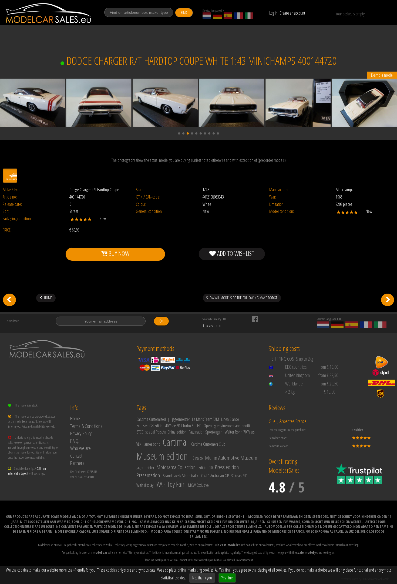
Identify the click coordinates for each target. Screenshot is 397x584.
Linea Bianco (230, 419)
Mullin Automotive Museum (231, 457)
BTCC (139, 432)
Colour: (141, 204)
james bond (152, 444)
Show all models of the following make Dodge (242, 297)
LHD (198, 426)
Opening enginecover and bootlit (227, 426)
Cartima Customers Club (208, 444)
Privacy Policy (81, 433)
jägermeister (181, 419)
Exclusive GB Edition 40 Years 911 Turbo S (165, 426)
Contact (76, 455)
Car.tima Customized (151, 419)
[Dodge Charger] (387, 299)
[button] (179, 133)
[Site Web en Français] (238, 15)
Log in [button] (273, 13)
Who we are (80, 448)
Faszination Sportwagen (206, 432)
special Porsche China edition (166, 432)
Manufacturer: (279, 190)
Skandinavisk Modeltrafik (180, 476)
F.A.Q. (74, 440)
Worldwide (294, 383)
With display (144, 485)
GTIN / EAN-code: (148, 197)
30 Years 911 (239, 476)
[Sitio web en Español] (228, 15)
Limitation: (276, 204)
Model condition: (281, 211)
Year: (272, 197)
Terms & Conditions (86, 425)
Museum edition (162, 456)
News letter (13, 320)
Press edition (227, 467)
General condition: (149, 211)
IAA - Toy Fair (170, 484)
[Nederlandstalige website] (207, 15)
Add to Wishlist (235, 253)
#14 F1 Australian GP (214, 476)
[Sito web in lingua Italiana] (249, 15)
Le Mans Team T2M (205, 419)
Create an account (292, 13)
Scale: (140, 190)
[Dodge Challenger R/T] (9, 299)
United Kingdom (297, 375)
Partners (77, 462)
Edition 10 (205, 468)
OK (161, 321)
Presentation (148, 475)
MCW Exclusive (198, 485)
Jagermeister (145, 468)
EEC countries (296, 367)
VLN (139, 444)
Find (184, 12)
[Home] (49, 13)
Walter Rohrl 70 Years (239, 432)
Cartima (174, 442)
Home (75, 418)
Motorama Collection (176, 467)
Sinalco (198, 458)
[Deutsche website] (217, 15)
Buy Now (118, 253)
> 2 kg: (290, 391)
